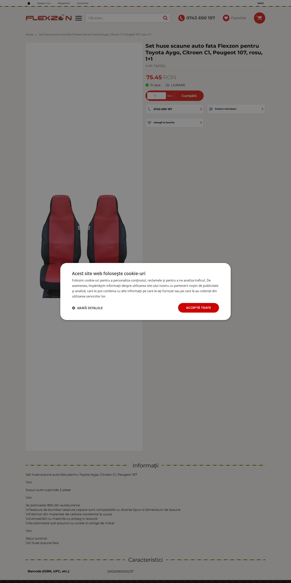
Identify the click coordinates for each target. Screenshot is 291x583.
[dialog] (145, 291)
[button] (87, 308)
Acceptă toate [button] (198, 308)
